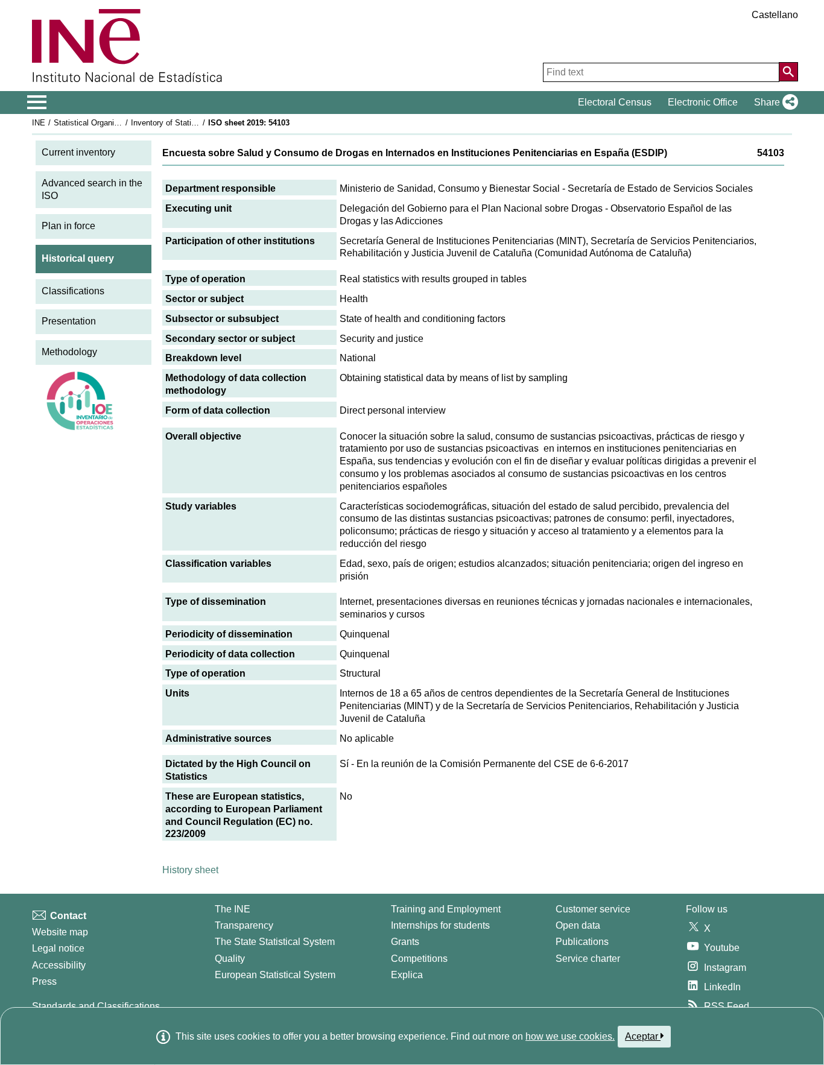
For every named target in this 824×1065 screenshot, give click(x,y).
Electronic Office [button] (703, 102)
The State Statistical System (275, 942)
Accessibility (59, 965)
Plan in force (68, 226)
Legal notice (58, 948)
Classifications (73, 291)
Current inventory (78, 152)
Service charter (588, 958)
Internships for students (440, 925)
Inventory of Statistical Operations (190, 122)
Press (44, 981)
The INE (232, 909)
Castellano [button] (775, 15)
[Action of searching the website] (788, 71)
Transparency (244, 925)
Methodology (69, 352)
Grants (405, 942)
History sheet (190, 870)
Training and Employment (446, 909)
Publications (582, 942)
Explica (407, 975)
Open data (578, 925)
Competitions (419, 958)
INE (38, 122)
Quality (230, 958)
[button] (773, 102)
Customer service (593, 909)
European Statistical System (275, 975)
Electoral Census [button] (614, 102)
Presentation (69, 321)
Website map (60, 932)
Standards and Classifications (96, 1006)
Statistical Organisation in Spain (110, 122)
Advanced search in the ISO (92, 189)
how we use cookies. (570, 1036)
